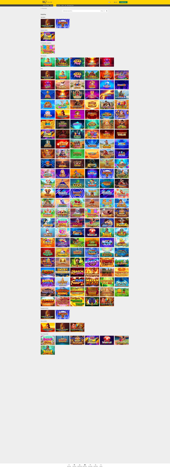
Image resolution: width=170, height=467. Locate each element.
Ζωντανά (51, 5)
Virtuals (62, 5)
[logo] (44, 2)
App (65, 5)
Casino (55, 5)
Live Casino (58, 5)
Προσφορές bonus (71, 5)
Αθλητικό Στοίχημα (46, 5)
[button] (106, 10)
